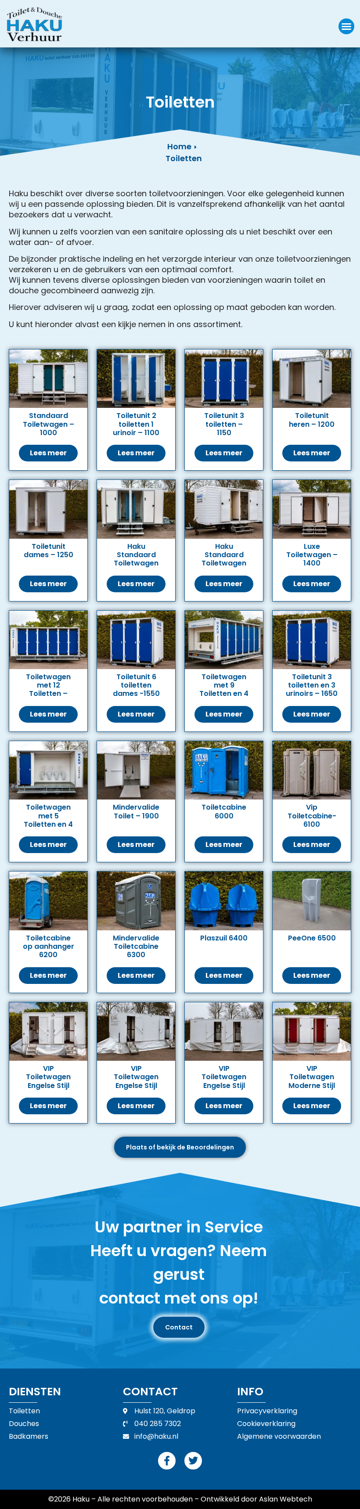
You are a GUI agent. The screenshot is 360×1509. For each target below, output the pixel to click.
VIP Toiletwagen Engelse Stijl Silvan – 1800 (48, 1081)
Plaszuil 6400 (224, 938)
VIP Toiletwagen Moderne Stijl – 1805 (311, 1081)
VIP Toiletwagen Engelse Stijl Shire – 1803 (224, 1081)
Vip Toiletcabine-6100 (312, 815)
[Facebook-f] (166, 1460)
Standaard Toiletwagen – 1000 (48, 424)
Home (179, 146)
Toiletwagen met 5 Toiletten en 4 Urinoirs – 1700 (48, 824)
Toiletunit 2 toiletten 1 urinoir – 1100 (136, 424)
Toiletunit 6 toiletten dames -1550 (136, 685)
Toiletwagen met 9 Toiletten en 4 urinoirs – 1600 (223, 694)
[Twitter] (193, 1460)
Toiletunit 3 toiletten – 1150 (224, 424)
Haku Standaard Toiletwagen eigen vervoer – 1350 (224, 563)
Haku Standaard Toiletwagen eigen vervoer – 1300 (136, 563)
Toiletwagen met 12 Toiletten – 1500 (48, 689)
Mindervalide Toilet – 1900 (136, 811)
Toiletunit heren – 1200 (312, 420)
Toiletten (184, 158)
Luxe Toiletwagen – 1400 (312, 554)
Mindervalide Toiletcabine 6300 (136, 946)
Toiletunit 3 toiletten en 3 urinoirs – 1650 (312, 685)
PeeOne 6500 (312, 938)
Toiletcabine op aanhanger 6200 (48, 946)
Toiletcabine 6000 (224, 811)
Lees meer (48, 453)
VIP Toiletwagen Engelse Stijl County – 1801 (136, 1081)
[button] (346, 26)
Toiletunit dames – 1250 (48, 550)
